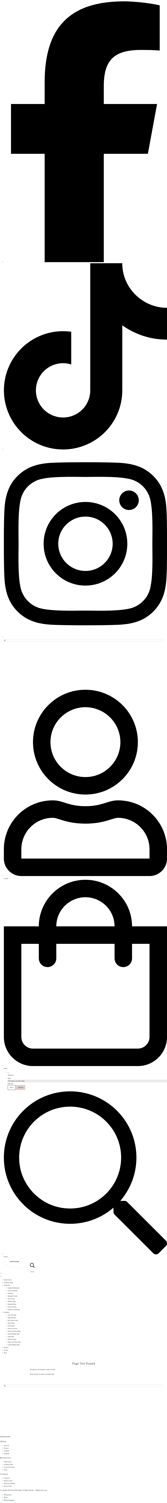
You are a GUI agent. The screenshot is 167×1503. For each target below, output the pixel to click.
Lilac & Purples (12, 1307)
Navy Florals (11, 1298)
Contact (6, 1350)
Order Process (8, 1280)
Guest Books (11, 1325)
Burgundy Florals (12, 1296)
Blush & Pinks (12, 1301)
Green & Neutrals (12, 1290)
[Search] (32, 1265)
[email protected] (5, 1436)
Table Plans (11, 1336)
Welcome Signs (12, 1339)
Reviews (6, 1347)
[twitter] (85, 449)
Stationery (6, 1312)
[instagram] (85, 636)
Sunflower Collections (14, 1309)
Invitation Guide (8, 1282)
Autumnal (10, 1293)
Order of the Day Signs (14, 1342)
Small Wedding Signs (14, 1334)
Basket (11, 1087)
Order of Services (12, 1328)
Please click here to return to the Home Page (42, 1374)
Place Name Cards (13, 1320)
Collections (7, 1285)
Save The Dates (12, 1315)
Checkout (20, 1087)
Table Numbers (12, 1317)
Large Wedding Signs (14, 1344)
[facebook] (85, 262)
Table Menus (11, 1323)
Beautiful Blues (12, 1304)
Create (45, 1490)
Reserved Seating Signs (14, 1331)
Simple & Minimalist (13, 1288)
